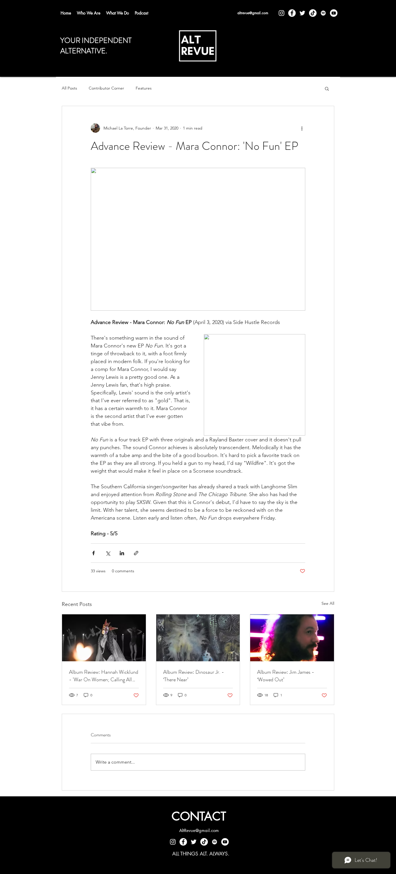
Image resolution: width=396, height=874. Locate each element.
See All (327, 603)
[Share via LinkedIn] (122, 553)
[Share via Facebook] (93, 553)
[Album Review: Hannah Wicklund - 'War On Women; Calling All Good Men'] (104, 637)
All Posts (69, 88)
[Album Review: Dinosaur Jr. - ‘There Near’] (198, 637)
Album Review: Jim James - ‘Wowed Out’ (285, 675)
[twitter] (302, 13)
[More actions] (301, 128)
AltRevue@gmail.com (199, 830)
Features (144, 88)
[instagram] (281, 13)
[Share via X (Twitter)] (107, 553)
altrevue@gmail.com (252, 12)
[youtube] (333, 13)
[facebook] (292, 13)
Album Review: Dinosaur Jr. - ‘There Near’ (193, 675)
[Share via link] (136, 553)
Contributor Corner (106, 88)
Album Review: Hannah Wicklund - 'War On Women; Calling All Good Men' (103, 675)
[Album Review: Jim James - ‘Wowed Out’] (292, 637)
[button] (327, 88)
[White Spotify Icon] (323, 13)
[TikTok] (313, 13)
